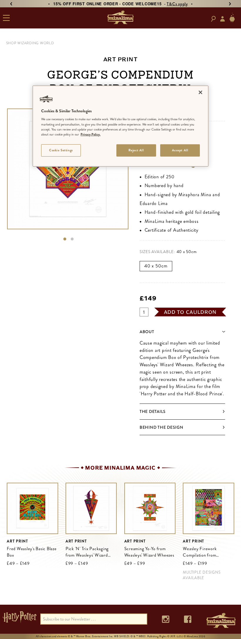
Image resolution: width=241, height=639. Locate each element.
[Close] (200, 92)
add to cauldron (190, 312)
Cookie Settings (61, 150)
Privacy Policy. (91, 134)
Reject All (136, 150)
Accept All (180, 150)
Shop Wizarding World (30, 43)
